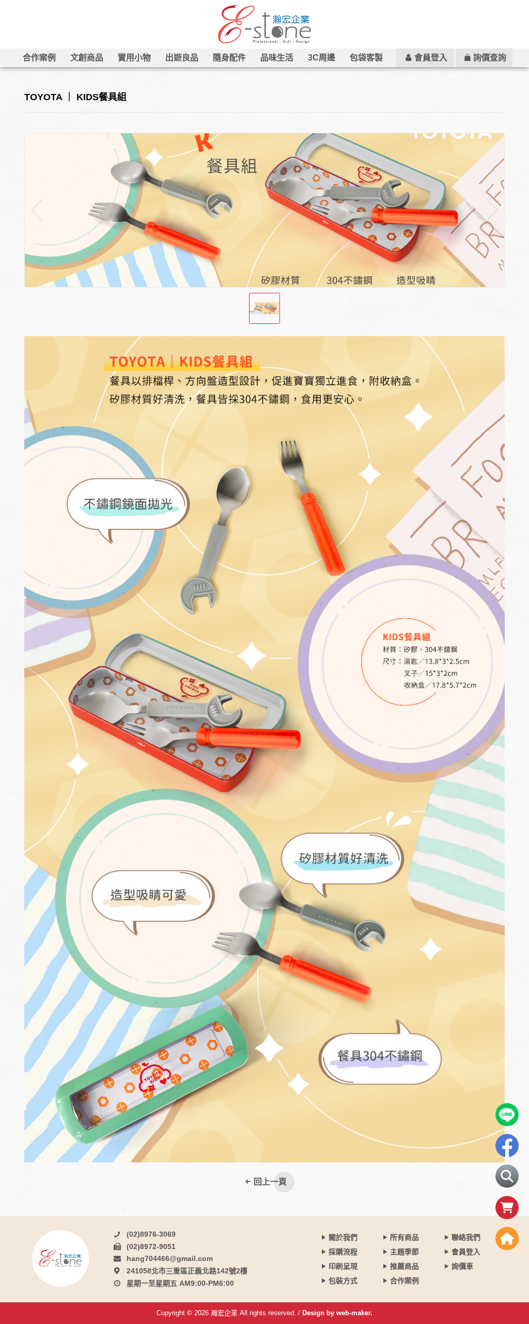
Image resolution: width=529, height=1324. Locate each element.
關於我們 (343, 1237)
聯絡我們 (466, 1237)
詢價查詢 (489, 57)
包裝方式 (343, 1280)
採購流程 (343, 1252)
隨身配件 (229, 57)
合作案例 (39, 57)
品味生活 (276, 57)
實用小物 (134, 57)
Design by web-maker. (337, 1313)
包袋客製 (366, 57)
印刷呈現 (343, 1266)
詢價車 (462, 1266)
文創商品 (86, 57)
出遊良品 (181, 57)
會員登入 (430, 57)
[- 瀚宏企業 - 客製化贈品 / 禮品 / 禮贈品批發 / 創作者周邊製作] (264, 24)
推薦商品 (404, 1266)
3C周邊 (321, 57)
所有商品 (404, 1237)
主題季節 (404, 1252)
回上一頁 (270, 1181)
